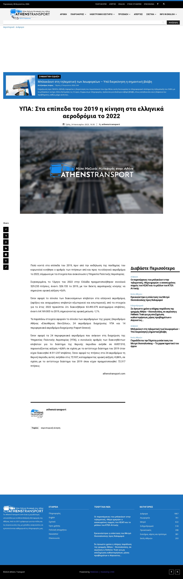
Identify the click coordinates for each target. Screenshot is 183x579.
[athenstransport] (37, 413)
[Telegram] (6, 254)
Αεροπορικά (8, 27)
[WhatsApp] (6, 242)
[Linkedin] (6, 248)
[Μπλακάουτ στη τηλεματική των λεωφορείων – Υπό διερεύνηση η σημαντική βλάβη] (20, 85)
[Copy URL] (6, 267)
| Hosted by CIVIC (107, 572)
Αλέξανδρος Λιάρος (45, 85)
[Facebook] (157, 4)
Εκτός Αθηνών (136, 294)
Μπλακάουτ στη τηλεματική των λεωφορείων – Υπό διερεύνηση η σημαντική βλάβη (95, 81)
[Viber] (6, 261)
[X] (163, 4)
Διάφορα (20, 27)
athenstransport (111, 124)
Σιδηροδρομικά (137, 305)
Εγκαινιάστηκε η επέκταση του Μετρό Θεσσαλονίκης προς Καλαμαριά (150, 298)
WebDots (94, 572)
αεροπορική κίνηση (50, 427)
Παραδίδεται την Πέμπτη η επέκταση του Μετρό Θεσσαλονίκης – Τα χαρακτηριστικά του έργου (155, 343)
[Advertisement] (91, 50)
